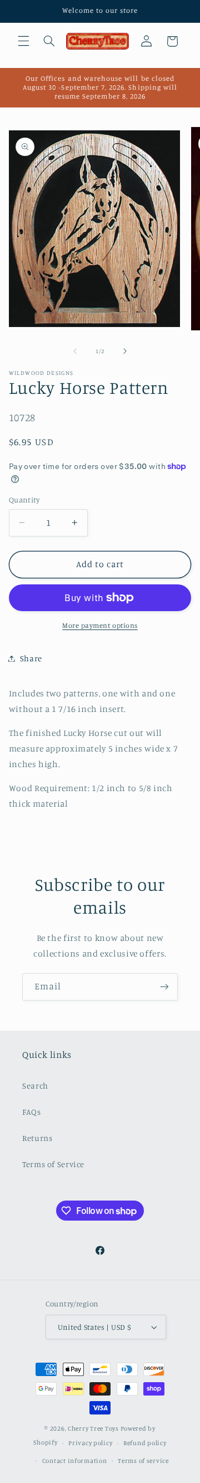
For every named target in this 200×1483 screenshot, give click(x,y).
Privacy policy (90, 1443)
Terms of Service (53, 1164)
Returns (37, 1138)
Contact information (74, 1461)
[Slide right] (125, 351)
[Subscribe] (164, 987)
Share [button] (31, 658)
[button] (23, 41)
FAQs (31, 1111)
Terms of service (143, 1461)
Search (35, 1085)
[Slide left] (75, 351)
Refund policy (145, 1443)
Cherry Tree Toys (93, 1428)
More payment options (100, 625)
